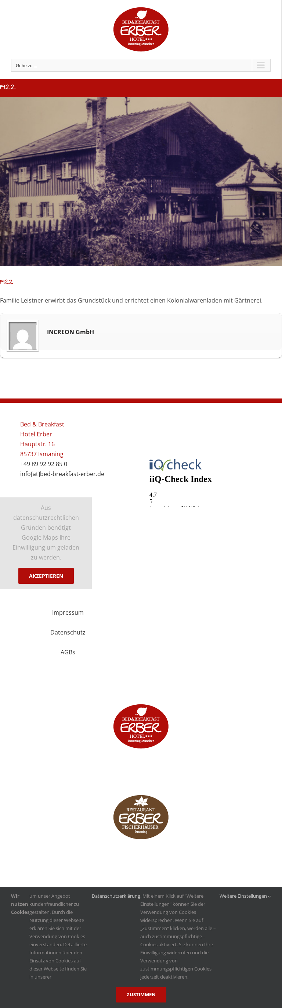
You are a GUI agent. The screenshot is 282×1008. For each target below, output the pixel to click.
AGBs (68, 652)
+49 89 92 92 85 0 (43, 464)
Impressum (68, 612)
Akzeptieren (46, 575)
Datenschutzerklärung (116, 896)
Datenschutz (68, 632)
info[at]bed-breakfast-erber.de (62, 474)
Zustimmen (141, 994)
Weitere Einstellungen (244, 896)
